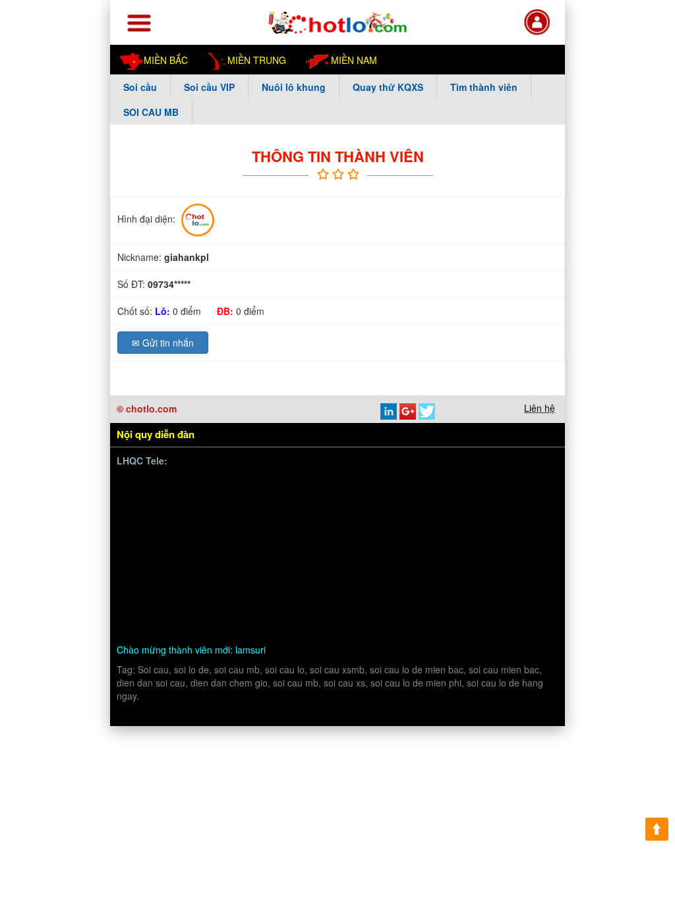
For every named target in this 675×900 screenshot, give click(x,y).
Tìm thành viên (483, 87)
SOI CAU (506, 593)
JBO (534, 562)
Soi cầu (140, 87)
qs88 (284, 531)
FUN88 (273, 500)
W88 (516, 608)
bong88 (149, 500)
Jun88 (335, 546)
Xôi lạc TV (368, 515)
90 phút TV (471, 485)
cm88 (441, 515)
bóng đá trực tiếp (209, 515)
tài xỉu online (315, 608)
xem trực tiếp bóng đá (231, 562)
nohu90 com (312, 562)
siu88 (358, 562)
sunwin (149, 515)
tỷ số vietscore (398, 531)
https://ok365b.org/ (356, 577)
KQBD (516, 485)
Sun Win (152, 593)
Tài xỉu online (331, 531)
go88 (184, 577)
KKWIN (194, 593)
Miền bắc (166, 60)
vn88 (185, 485)
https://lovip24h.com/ (207, 624)
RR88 (400, 593)
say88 (269, 546)
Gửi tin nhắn (163, 342)
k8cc (144, 624)
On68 (498, 500)
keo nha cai (317, 593)
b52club (181, 608)
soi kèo (221, 608)
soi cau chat (327, 624)
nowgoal (263, 608)
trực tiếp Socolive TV (471, 546)
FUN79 (218, 577)
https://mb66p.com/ (245, 485)
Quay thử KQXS (388, 87)
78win (408, 515)
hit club (365, 593)
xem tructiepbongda (397, 485)
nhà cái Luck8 (382, 500)
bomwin (150, 485)
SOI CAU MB (151, 112)
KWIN (431, 562)
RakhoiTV (155, 562)
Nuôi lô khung (294, 87)
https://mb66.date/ (211, 500)
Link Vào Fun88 (233, 531)
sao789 (394, 562)
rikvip (145, 608)
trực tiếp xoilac (387, 546)
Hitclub (191, 546)
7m (301, 577)
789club (468, 562)
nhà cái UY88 (449, 500)
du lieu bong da (470, 531)
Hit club (150, 577)
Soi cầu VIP (209, 87)
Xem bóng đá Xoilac (295, 515)
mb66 (466, 593)
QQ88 (506, 577)
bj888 (504, 562)
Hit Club (151, 546)
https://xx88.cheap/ (444, 577)
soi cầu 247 (374, 608)
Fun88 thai (264, 577)
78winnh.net (321, 485)
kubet (302, 546)
